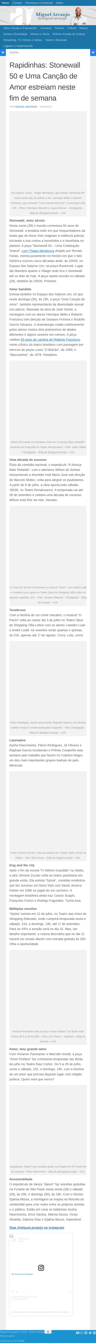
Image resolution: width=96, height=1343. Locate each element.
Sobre (59, 2)
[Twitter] (90, 1332)
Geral (14, 52)
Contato (17, 2)
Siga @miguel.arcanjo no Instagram (36, 1227)
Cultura (71, 28)
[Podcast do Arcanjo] (94, 1332)
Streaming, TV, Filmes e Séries (22, 40)
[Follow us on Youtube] (77, 1332)
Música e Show (39, 34)
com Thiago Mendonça (38, 251)
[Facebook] (86, 1332)
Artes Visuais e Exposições (20, 28)
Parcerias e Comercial (39, 2)
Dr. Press (19, 1341)
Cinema (59, 28)
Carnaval (45, 28)
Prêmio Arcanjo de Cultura (69, 34)
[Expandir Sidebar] (3, 52)
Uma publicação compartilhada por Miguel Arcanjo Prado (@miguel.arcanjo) (39, 1312)
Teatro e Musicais (56, 40)
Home (5, 2)
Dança (83, 28)
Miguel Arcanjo (26, 106)
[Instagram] (81, 1332)
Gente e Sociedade (15, 34)
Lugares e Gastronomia (17, 45)
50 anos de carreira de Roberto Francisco (50, 339)
